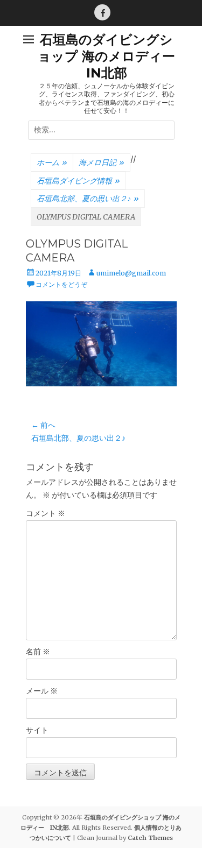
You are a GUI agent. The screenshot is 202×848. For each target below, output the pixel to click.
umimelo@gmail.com (131, 273)
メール (42, 691)
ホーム (52, 162)
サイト (37, 730)
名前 (38, 651)
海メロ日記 (101, 162)
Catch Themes (150, 838)
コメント (45, 513)
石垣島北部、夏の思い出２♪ (88, 198)
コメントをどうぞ (61, 284)
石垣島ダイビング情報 (78, 181)
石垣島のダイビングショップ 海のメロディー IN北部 (113, 56)
